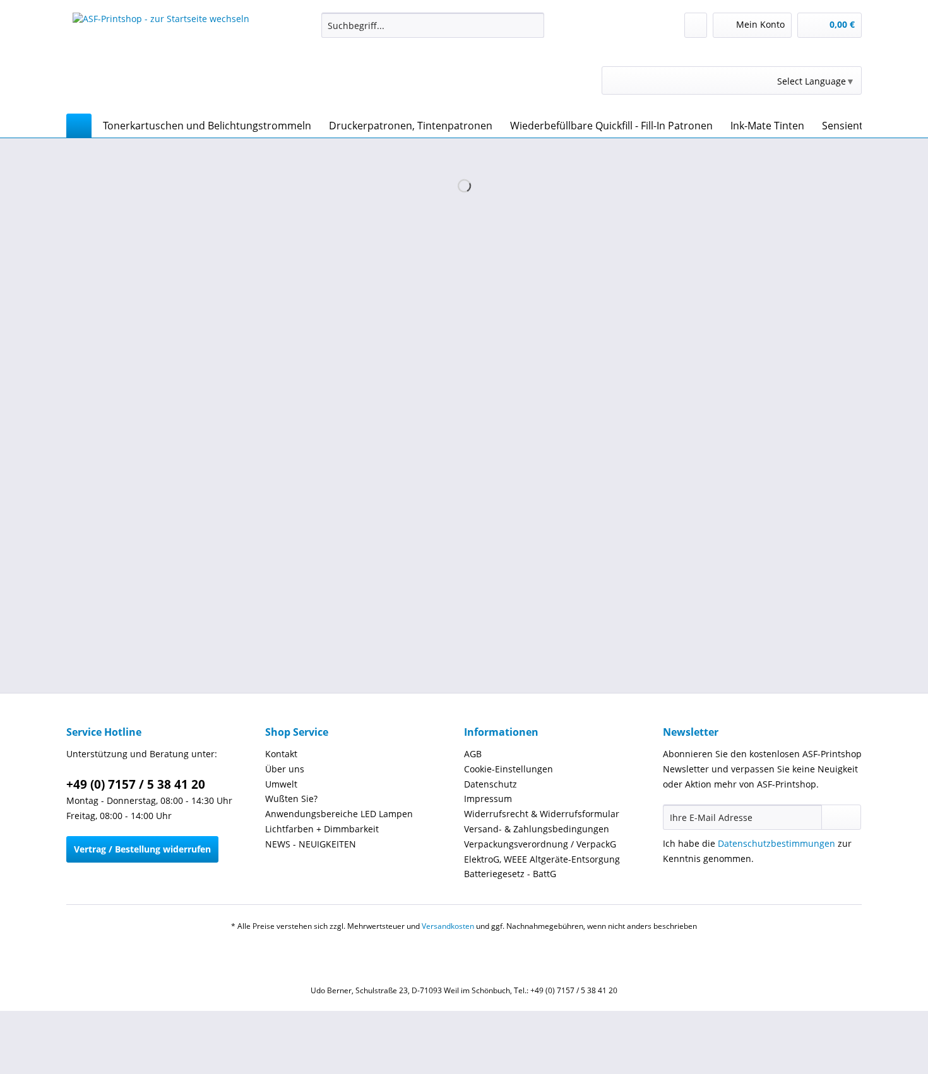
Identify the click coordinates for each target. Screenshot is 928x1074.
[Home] (79, 126)
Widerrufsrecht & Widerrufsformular (541, 814)
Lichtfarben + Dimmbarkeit (322, 829)
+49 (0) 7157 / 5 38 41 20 (135, 784)
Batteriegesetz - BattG (510, 874)
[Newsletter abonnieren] (841, 817)
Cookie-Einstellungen (508, 769)
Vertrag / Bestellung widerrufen (142, 849)
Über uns (284, 769)
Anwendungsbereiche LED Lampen (339, 814)
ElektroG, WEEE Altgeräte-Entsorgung (542, 859)
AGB (473, 754)
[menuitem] (432, 31)
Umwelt (281, 784)
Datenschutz (490, 784)
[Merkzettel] (695, 25)
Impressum (488, 799)
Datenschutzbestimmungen (776, 843)
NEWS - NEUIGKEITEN (310, 844)
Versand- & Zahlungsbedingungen (536, 829)
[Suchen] (532, 25)
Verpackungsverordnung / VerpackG (540, 844)
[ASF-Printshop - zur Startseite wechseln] (161, 60)
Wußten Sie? (291, 799)
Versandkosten (448, 926)
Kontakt (281, 754)
